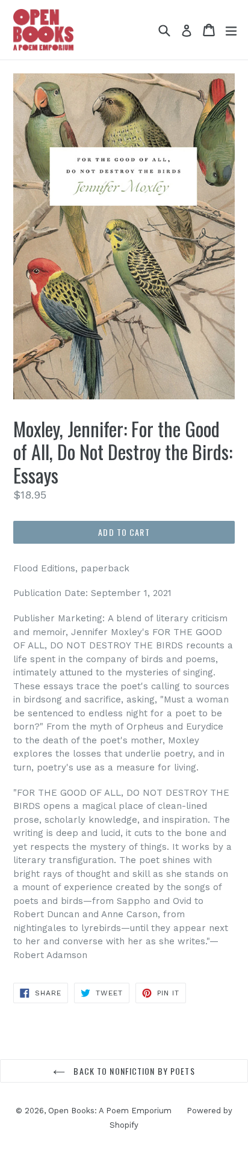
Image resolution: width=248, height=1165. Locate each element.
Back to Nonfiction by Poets (132, 1071)
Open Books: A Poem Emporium (110, 1110)
